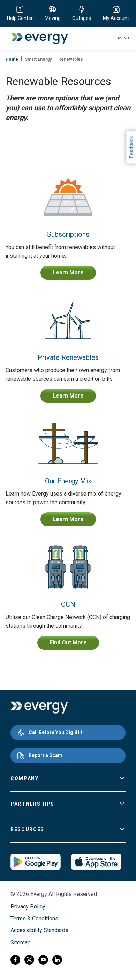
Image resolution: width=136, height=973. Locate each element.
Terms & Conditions (34, 918)
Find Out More (68, 642)
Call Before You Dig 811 (56, 732)
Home (12, 59)
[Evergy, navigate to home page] (36, 38)
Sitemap (20, 942)
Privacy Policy (27, 906)
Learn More (68, 272)
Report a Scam (45, 755)
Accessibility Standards (39, 930)
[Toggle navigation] (123, 38)
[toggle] (122, 779)
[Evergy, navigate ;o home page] (39, 707)
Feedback (130, 147)
